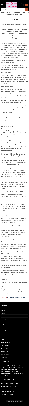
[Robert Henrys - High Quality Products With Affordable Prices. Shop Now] (11, 5)
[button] (2, 5)
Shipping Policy (5, 348)
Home (4, 18)
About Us (3, 313)
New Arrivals (4, 327)
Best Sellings (4, 330)
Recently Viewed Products (8, 319)
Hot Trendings (5, 325)
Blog (2, 339)
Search (3, 310)
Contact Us (4, 316)
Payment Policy (5, 354)
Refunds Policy (5, 351)
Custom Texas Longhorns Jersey (16, 297)
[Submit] (26, 9)
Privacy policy (5, 345)
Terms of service (5, 342)
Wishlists (3, 322)
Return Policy (4, 357)
